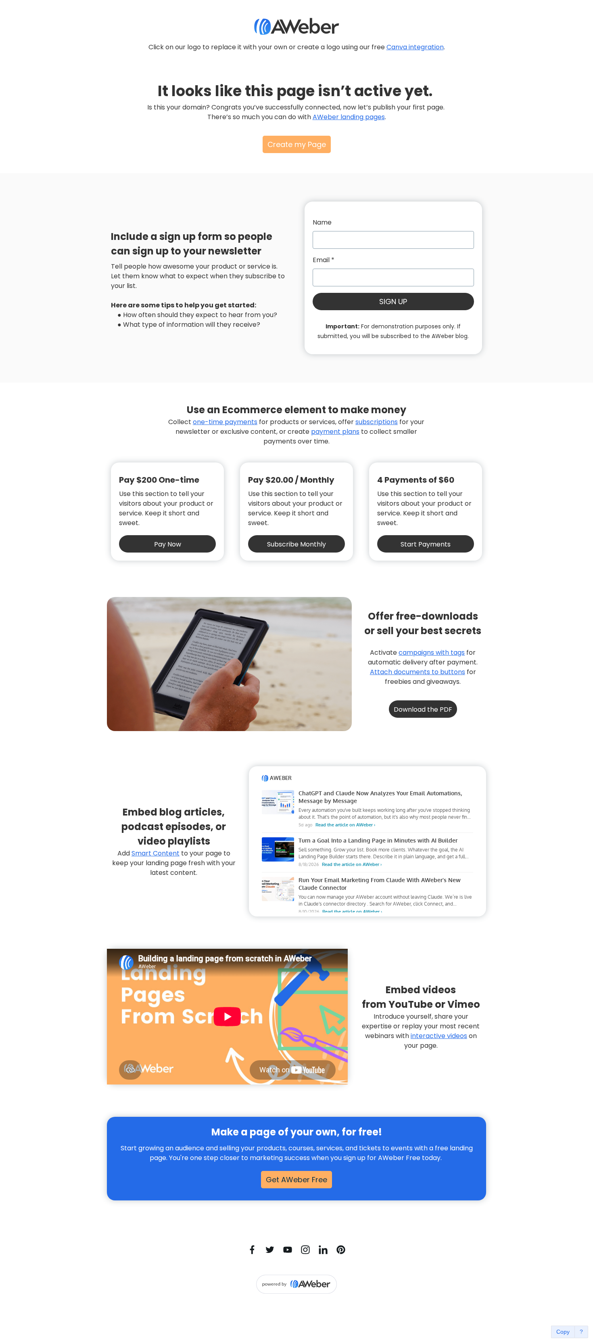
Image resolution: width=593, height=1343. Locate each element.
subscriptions (376, 422)
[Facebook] (252, 1249)
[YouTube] (287, 1249)
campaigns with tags (432, 652)
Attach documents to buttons (417, 672)
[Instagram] (305, 1249)
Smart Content (156, 853)
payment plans (335, 431)
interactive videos (439, 1035)
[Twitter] (269, 1249)
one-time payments (225, 422)
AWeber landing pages (349, 117)
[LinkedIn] (323, 1249)
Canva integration (415, 47)
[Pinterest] (340, 1249)
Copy (563, 1331)
